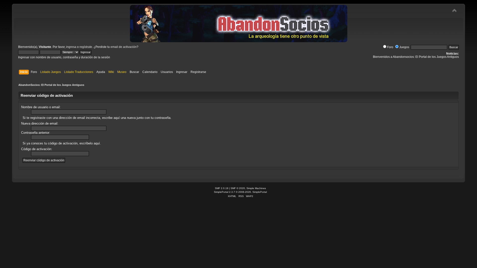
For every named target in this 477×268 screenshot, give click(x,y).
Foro (390, 47)
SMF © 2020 (238, 188)
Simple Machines (256, 188)
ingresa (71, 46)
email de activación (124, 46)
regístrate (86, 46)
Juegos (404, 47)
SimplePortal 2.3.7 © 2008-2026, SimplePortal (240, 192)
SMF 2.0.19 (221, 188)
